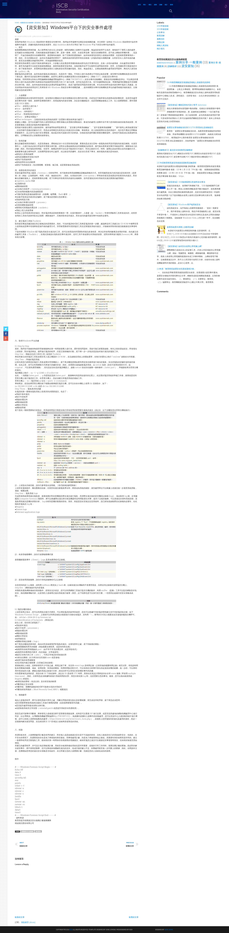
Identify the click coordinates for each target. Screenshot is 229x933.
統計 (166, 4)
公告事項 (160, 32)
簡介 (144, 4)
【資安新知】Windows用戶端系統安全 (183, 204)
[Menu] (4, 4)
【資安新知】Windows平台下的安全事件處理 (68, 27)
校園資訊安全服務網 (27, 831)
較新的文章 (19, 917)
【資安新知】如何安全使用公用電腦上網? (184, 246)
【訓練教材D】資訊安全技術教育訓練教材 (175, 150)
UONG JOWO (169, 929)
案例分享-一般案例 (189, 62)
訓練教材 (172, 66)
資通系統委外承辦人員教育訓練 (180, 227)
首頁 (139, 4)
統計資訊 (160, 48)
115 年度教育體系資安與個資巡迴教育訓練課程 (176, 162)
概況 (150, 4)
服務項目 (160, 39)
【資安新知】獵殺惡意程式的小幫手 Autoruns (186, 105)
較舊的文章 (133, 917)
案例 (171, 4)
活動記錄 (160, 42)
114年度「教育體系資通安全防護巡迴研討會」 (176, 268)
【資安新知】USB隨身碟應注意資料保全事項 (186, 182)
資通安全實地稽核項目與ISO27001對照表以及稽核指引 (190, 127)
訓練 (160, 4)
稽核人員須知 (162, 45)
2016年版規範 (163, 26)
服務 (155, 4)
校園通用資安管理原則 (165, 63)
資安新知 (38, 831)
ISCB (62, 5)
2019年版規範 (163, 29)
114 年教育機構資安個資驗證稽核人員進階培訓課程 (188, 82)
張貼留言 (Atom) (28, 922)
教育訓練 (160, 35)
